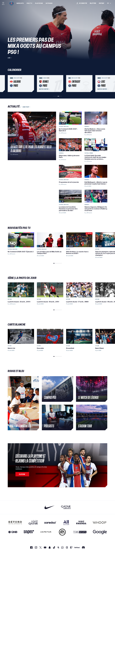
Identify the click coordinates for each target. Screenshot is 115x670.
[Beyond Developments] (15, 522)
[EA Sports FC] (62, 532)
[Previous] (10, 83)
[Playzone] (22, 474)
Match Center (43, 89)
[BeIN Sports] (79, 532)
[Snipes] (29, 532)
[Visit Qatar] (33, 522)
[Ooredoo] (50, 522)
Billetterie (93, 3)
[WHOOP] (100, 522)
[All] (66, 522)
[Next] (105, 83)
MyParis (49, 3)
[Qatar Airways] (66, 507)
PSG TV (29, 3)
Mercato (20, 3)
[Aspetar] (45, 532)
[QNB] (12, 532)
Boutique (101, 3)
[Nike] (49, 507)
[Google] (100, 532)
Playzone (39, 3)
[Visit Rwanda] (81, 522)
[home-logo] (11, 3)
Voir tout (26, 107)
